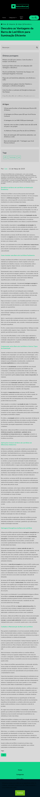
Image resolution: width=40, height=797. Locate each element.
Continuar (20, 793)
